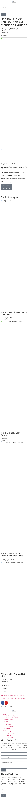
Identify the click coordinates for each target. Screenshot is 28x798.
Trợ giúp (4, 688)
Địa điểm (5, 721)
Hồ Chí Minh (9, 726)
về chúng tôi (5, 685)
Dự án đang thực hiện (12, 716)
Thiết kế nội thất (10, 734)
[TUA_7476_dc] (14, 45)
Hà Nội (8, 723)
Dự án (4, 714)
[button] (14, 685)
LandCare (8, 735)
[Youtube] (6, 703)
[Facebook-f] (2, 703)
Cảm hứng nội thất (8, 719)
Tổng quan (4, 35)
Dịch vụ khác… (10, 737)
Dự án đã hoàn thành (12, 717)
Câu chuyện (6, 728)
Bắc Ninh (8, 725)
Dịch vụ (4, 691)
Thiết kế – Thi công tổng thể (14, 732)
